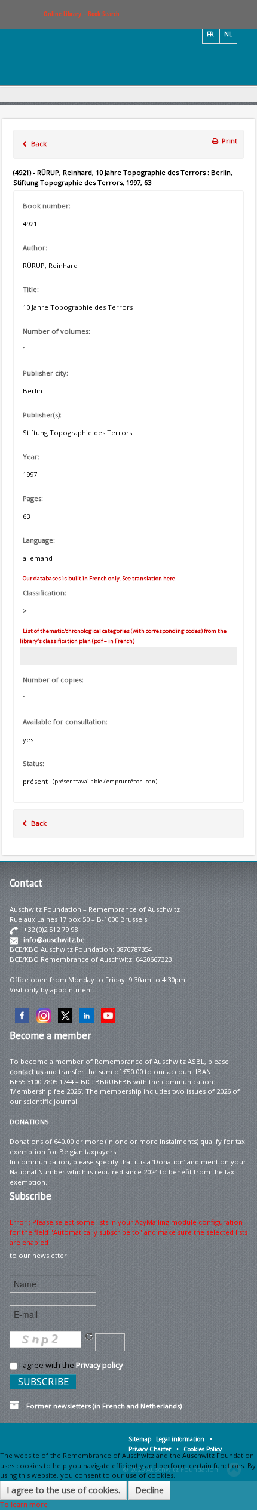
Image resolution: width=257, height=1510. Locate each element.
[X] (65, 1014)
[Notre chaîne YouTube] (108, 1014)
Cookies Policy (202, 1449)
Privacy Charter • (153, 1449)
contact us (26, 1071)
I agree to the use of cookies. (63, 1490)
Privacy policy (99, 1365)
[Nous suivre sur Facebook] (22, 1014)
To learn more (24, 1504)
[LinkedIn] (86, 1014)
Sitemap (139, 1439)
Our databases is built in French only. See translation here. (99, 578)
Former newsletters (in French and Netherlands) (100, 1405)
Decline (149, 1490)
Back (38, 143)
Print (228, 140)
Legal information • (184, 1439)
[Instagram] (43, 1014)
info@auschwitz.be (54, 939)
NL (228, 34)
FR (210, 34)
